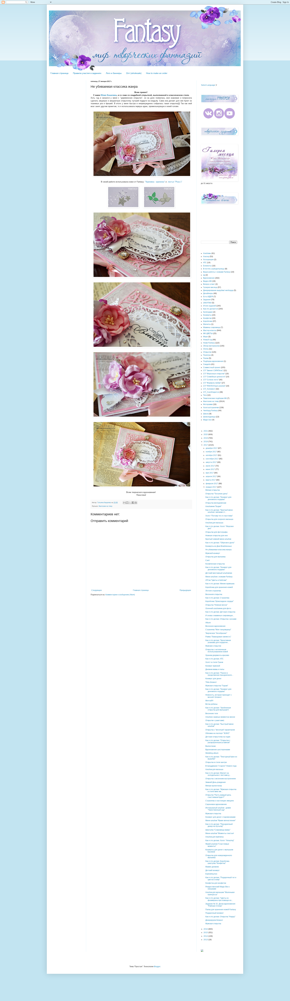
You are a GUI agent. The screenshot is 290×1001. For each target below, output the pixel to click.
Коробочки (207, 321)
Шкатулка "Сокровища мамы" (217, 830)
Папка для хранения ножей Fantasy (220, 909)
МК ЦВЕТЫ (208, 333)
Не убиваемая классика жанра (218, 550)
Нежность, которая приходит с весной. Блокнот (218, 696)
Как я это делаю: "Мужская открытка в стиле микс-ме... (220, 790)
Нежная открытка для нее (216, 536)
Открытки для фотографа (216, 532)
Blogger (157, 966)
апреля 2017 (211, 476)
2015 (206, 932)
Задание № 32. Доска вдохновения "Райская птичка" (220, 905)
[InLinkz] (202, 950)
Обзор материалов (211, 346)
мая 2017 (210, 473)
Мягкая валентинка (213, 786)
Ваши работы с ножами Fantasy (216, 272)
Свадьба (207, 364)
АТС (205, 263)
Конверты (207, 315)
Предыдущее (185, 590)
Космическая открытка (215, 564)
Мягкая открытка (212, 490)
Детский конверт (212, 870)
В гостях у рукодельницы (213, 269)
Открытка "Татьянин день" (216, 494)
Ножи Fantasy (209, 343)
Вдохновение (209, 278)
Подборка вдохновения (213, 361)
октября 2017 (212, 455)
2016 (206, 929)
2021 (206, 431)
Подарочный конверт (214, 913)
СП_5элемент (209, 389)
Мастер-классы (209, 330)
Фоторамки (208, 404)
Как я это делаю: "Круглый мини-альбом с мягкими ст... (219, 511)
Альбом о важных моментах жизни (220, 717)
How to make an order (156, 73)
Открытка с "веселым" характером (220, 730)
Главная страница (59, 73)
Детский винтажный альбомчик (218, 573)
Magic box (207, 420)
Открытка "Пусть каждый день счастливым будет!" (218, 796)
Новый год (207, 340)
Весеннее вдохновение (215, 626)
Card (207, 560)
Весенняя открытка (213, 594)
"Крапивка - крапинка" (155, 182)
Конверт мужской (212, 666)
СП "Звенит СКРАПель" (213, 370)
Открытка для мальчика (215, 557)
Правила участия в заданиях (87, 73)
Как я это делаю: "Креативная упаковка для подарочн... (218, 641)
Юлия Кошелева (109, 95)
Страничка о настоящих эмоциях (219, 801)
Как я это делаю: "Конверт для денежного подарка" (218, 498)
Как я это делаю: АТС (214, 659)
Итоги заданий (209, 306)
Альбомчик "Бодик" (213, 506)
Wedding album (211, 753)
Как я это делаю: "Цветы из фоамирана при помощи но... (219, 899)
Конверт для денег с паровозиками (220, 817)
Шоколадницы (209, 417)
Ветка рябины (211, 704)
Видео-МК (207, 281)
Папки (205, 358)
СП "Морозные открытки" (214, 374)
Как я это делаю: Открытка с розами (220, 619)
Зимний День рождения (215, 782)
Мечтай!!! (209, 701)
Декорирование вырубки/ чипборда (218, 290)
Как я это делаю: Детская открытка (220, 612)
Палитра (207, 355)
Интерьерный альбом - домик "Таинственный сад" (218, 809)
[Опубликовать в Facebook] (132, 502)
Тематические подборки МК (215, 398)
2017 (206, 445)
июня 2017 (210, 469)
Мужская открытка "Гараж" (216, 686)
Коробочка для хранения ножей (219, 587)
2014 (206, 936)
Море (205, 337)
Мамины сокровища (211, 327)
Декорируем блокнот (214, 920)
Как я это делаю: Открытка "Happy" (220, 917)
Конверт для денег (213, 679)
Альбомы (207, 253)
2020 (206, 434)
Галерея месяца (210, 287)
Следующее (96, 590)
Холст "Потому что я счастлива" (219, 516)
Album (208, 623)
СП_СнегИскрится (211, 392)
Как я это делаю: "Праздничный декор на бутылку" (219, 825)
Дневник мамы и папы (214, 669)
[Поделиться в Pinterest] (135, 502)
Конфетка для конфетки (215, 883)
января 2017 (211, 487)
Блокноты (207, 266)
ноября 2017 (211, 452)
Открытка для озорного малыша (219, 519)
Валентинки (210, 746)
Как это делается (210, 309)
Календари (208, 312)
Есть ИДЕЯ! (208, 297)
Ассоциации (208, 259)
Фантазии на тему (105, 506)
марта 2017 (211, 480)
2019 (206, 438)
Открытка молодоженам (215, 503)
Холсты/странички (211, 407)
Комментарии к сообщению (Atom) (120, 595)
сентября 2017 (212, 459)
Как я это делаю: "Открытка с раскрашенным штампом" (217, 741)
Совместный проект (211, 367)
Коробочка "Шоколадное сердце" (219, 601)
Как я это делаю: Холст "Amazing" (219, 840)
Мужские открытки (213, 646)
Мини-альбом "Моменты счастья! (219, 833)
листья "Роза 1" (175, 182)
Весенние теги (211, 713)
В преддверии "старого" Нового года (221, 766)
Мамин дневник (212, 867)
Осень (205, 349)
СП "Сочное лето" (211, 380)
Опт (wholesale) (134, 73)
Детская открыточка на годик (217, 737)
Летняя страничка (213, 591)
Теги (205, 395)
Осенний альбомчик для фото (218, 608)
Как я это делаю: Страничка (217, 598)
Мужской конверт (212, 553)
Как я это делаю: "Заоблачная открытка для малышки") (218, 709)
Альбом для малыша (214, 523)
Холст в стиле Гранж (214, 662)
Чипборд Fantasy (210, 411)
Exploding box (211, 874)
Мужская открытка (213, 813)
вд (204, 275)
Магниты (207, 324)
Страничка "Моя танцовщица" (218, 630)
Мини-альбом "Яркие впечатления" (220, 820)
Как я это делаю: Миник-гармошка (219, 584)
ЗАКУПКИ (207, 303)
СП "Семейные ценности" (214, 377)
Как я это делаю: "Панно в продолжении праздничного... (219, 674)
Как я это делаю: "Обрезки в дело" (220, 543)
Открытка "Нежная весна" (216, 605)
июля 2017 (210, 466)
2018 (206, 441)
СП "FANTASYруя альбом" (214, 386)
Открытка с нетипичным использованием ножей (216, 650)
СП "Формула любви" (212, 383)
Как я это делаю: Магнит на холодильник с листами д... (218, 774)
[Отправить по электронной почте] (124, 502)
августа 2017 (211, 462)
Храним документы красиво (217, 655)
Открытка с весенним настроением (220, 779)
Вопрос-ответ (209, 284)
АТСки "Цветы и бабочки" (216, 580)
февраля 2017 (212, 484)
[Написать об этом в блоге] (127, 502)
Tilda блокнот (211, 682)
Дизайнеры (208, 293)
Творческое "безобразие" (216, 633)
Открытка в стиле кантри (216, 762)
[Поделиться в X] (130, 502)
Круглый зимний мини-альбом (218, 539)
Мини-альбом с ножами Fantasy (218, 577)
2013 (206, 940)
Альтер (206, 256)
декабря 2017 (212, 448)
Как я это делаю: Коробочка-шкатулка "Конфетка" (217, 862)
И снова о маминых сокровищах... (219, 615)
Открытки (207, 352)
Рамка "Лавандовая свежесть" (218, 637)
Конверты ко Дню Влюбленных (218, 546)
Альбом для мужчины (214, 837)
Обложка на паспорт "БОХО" (217, 733)
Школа (206, 414)
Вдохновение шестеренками (217, 750)
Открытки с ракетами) (214, 720)
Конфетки (207, 318)
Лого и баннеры (114, 73)
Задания (207, 300)
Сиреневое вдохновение (216, 804)
